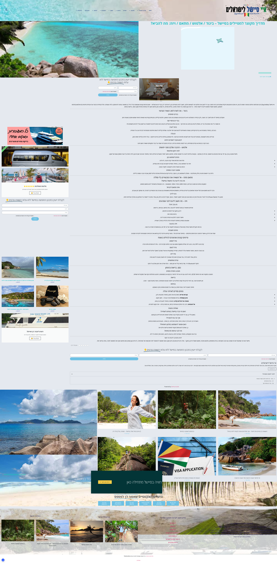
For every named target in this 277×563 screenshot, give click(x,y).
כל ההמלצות (272, 369)
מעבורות (87, 10)
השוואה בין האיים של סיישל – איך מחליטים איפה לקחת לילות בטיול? (247, 431)
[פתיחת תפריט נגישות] (3, 560)
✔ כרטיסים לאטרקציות (173, 533)
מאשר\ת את (109, 91)
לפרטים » (52, 282)
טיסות (95, 10)
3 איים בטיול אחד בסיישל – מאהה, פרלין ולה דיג (127, 431)
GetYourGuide (175, 386)
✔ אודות (173, 523)
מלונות (132, 10)
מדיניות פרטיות (149, 556)
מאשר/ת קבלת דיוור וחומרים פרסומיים (127, 95)
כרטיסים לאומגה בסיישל (187, 431)
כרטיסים (80, 10)
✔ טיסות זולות (173, 536)
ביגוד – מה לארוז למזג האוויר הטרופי (265, 378)
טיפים (118, 10)
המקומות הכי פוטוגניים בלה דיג (52, 280)
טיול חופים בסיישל (86, 545)
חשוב (111, 10)
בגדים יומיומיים (267, 381)
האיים (124, 10)
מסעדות (103, 10)
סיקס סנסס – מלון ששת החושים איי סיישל (17, 309)
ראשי (150, 10)
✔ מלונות (173, 526)
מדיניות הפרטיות (106, 91)
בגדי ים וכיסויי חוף (267, 383)
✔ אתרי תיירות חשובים (173, 539)
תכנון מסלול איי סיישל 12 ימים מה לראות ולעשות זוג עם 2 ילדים (18, 280)
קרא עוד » (247, 433)
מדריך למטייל (142, 10)
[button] (6, 10)
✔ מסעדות (173, 530)
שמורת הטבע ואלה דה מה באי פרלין (121, 545)
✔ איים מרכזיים (173, 542)
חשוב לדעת (262, 76)
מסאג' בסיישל (52, 309)
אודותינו (138, 560)
